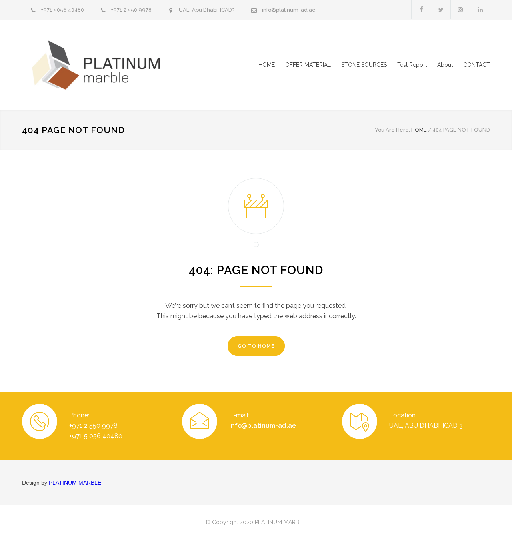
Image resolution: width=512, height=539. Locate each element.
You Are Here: (392, 130)
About (445, 65)
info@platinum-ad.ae (289, 10)
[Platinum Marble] (96, 65)
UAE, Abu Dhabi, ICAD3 (207, 10)
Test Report (412, 65)
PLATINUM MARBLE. (76, 482)
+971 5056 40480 (62, 10)
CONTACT (476, 65)
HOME (266, 65)
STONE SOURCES (364, 65)
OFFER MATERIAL (308, 65)
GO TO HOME (256, 346)
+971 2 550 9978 (131, 10)
